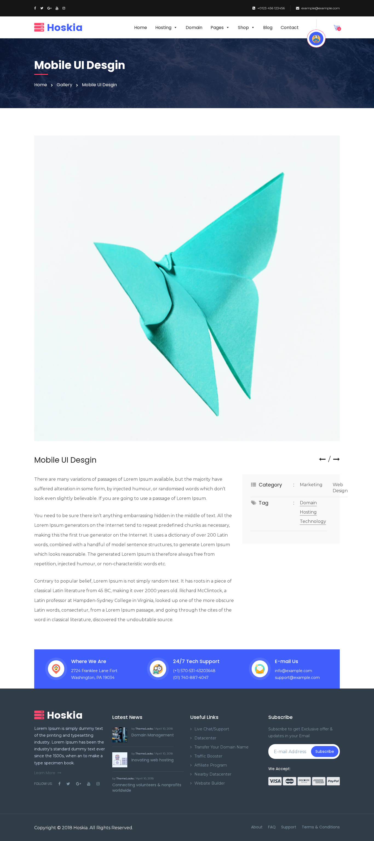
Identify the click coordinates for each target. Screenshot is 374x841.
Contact (290, 27)
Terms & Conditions (321, 827)
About (257, 827)
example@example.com (320, 8)
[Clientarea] (316, 39)
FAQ (272, 827)
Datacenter (205, 738)
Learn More (44, 773)
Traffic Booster (208, 756)
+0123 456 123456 (271, 8)
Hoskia (80, 827)
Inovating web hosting (152, 760)
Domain (194, 27)
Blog (267, 27)
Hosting (163, 27)
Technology (313, 521)
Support (288, 827)
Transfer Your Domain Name (221, 747)
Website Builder (209, 783)
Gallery (64, 85)
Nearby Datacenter (212, 774)
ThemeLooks (144, 728)
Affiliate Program (210, 765)
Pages (217, 27)
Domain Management (152, 735)
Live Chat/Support (211, 729)
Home (140, 27)
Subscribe (324, 751)
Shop (243, 27)
